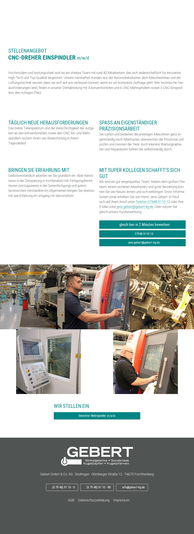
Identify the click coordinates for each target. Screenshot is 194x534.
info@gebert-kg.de (133, 487)
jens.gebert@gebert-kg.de (135, 207)
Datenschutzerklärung (94, 500)
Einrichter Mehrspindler (97, 416)
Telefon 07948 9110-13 (153, 202)
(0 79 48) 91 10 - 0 (63, 487)
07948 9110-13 (143, 234)
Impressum (121, 500)
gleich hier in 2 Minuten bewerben (144, 224)
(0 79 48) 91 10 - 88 (98, 487)
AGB (70, 500)
